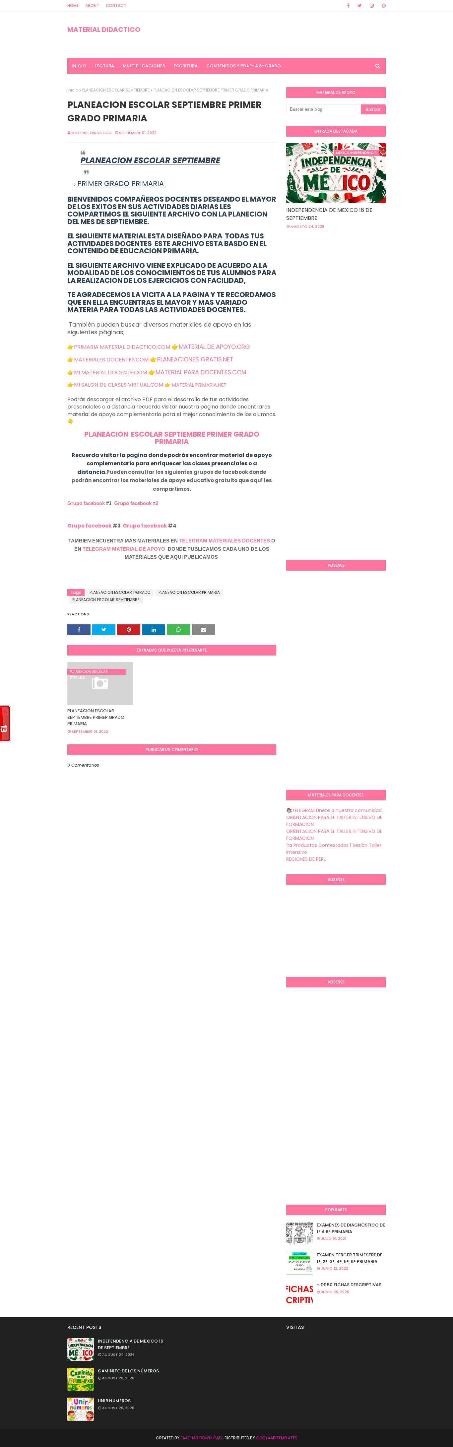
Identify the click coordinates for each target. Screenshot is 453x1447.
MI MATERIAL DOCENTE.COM (110, 372)
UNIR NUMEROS (114, 1401)
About (92, 5)
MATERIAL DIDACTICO (103, 29)
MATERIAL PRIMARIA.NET (199, 384)
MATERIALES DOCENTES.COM (111, 359)
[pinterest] (382, 5)
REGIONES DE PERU (306, 859)
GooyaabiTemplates (276, 1438)
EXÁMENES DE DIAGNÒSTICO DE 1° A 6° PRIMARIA (351, 1228)
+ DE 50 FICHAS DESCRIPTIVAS (349, 1285)
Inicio (72, 90)
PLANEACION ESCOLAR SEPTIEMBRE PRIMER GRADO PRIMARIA (171, 438)
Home (73, 5)
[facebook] (348, 5)
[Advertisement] (369, 287)
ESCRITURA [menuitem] (186, 66)
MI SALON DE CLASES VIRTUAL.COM (118, 385)
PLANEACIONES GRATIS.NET (195, 359)
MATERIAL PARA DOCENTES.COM (201, 372)
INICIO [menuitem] (79, 66)
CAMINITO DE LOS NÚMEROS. (129, 1371)
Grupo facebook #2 (136, 503)
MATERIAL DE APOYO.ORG (214, 347)
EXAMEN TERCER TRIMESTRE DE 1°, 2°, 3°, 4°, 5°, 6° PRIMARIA (349, 1258)
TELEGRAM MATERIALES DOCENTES (224, 540)
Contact (116, 5)
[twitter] (359, 5)
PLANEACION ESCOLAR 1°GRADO (120, 592)
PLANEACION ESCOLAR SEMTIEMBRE (116, 90)
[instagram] (371, 5)
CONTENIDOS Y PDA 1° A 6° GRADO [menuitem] (243, 66)
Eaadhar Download (201, 1438)
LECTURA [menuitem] (104, 66)
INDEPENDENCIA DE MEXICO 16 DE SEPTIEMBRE (329, 214)
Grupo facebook (86, 503)
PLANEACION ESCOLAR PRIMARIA (189, 592)
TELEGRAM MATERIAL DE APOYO (124, 549)
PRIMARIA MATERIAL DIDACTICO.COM (122, 347)
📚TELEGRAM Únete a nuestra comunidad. (334, 810)
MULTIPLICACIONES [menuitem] (144, 66)
